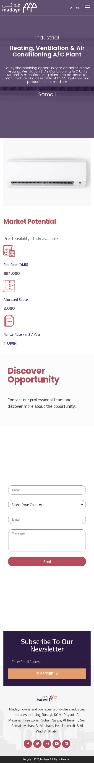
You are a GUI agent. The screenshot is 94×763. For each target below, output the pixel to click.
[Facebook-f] (28, 744)
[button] (87, 7)
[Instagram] (47, 744)
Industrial (47, 37)
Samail (47, 94)
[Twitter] (37, 744)
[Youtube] (56, 744)
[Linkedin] (66, 744)
